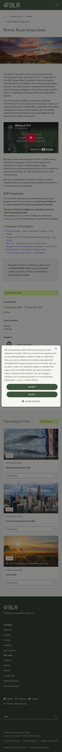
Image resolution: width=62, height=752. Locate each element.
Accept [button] (32, 387)
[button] (31, 401)
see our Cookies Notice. (27, 380)
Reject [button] (31, 394)
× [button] (56, 349)
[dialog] (31, 376)
